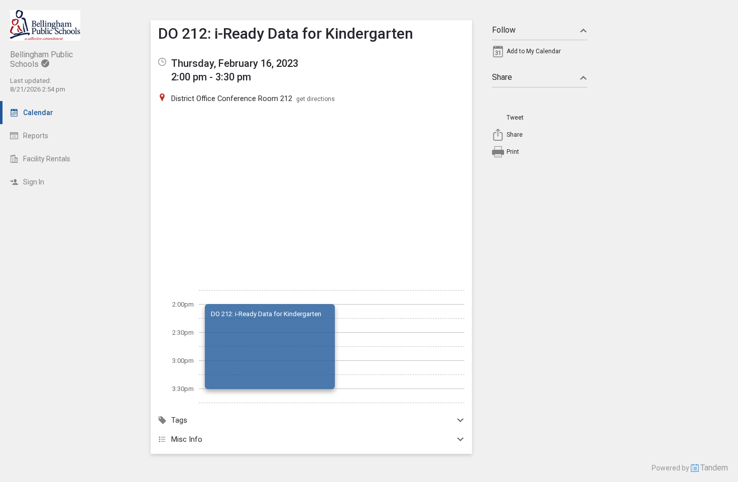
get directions (315, 99)
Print (513, 151)
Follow (504, 30)
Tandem (714, 467)
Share (502, 77)
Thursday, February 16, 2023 (234, 63)
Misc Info (186, 439)
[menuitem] (539, 53)
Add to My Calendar (534, 51)
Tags (179, 420)
